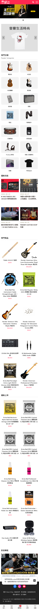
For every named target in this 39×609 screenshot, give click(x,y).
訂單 (27, 608)
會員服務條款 (31, 592)
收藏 (35, 608)
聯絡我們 (17, 592)
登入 (4, 608)
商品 (12, 608)
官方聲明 (23, 594)
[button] (3, 567)
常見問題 (23, 592)
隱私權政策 (16, 594)
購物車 (19, 607)
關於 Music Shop (8, 592)
